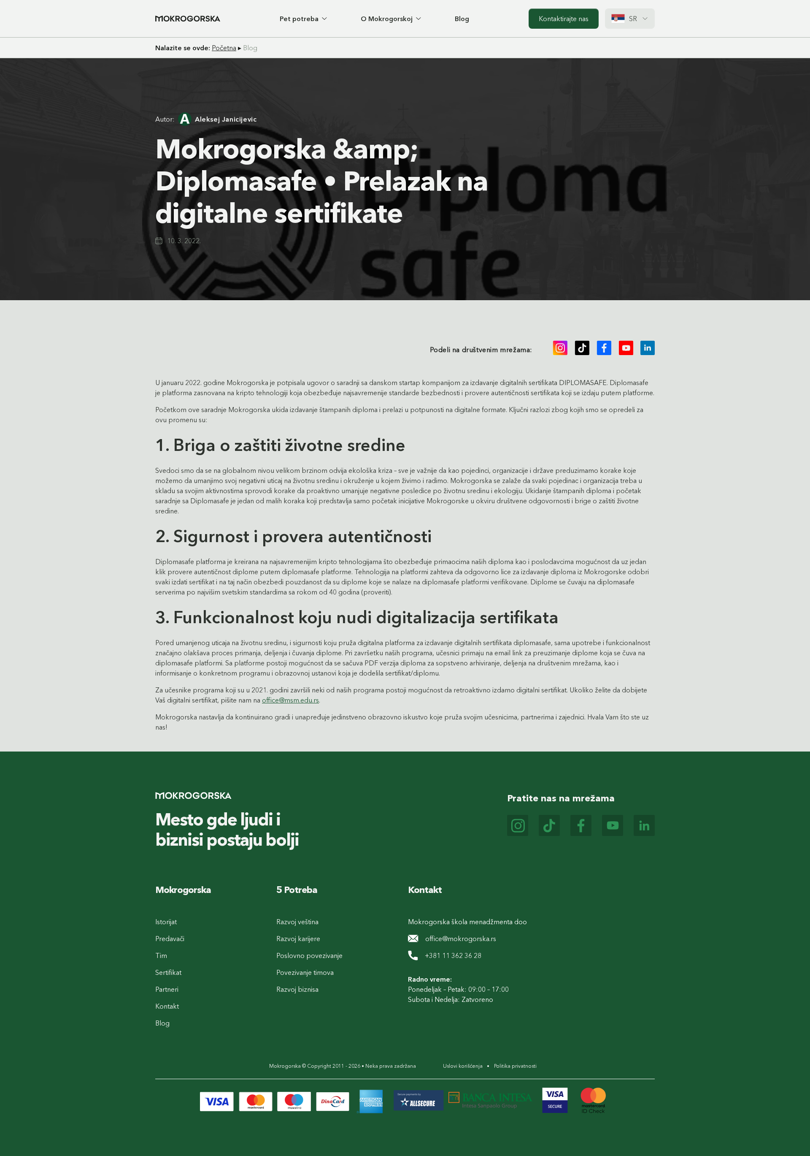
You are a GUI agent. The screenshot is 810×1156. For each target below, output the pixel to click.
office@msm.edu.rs (290, 700)
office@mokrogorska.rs (460, 938)
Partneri (166, 989)
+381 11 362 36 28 (453, 955)
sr (633, 18)
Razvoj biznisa (297, 989)
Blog (462, 18)
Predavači (169, 938)
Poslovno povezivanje (309, 955)
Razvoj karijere (298, 938)
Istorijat (166, 921)
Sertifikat (168, 972)
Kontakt (167, 1006)
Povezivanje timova (305, 972)
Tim (161, 955)
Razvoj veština (297, 921)
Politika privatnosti (515, 1066)
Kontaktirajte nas (564, 18)
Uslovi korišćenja (463, 1066)
